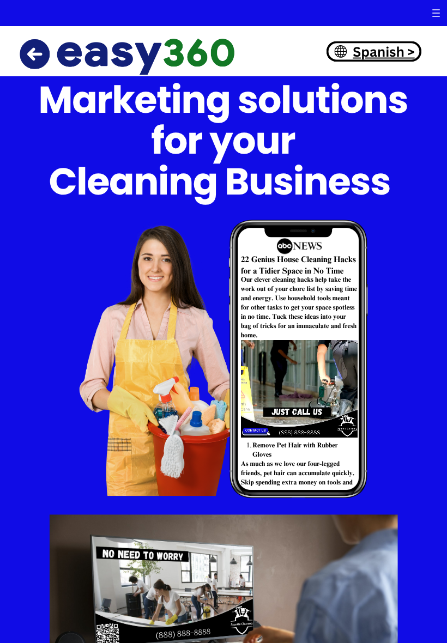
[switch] (436, 13)
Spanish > (383, 51)
